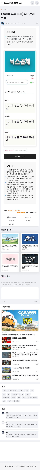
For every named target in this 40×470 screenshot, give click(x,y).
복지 (4, 394)
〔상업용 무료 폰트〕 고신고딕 (10, 266)
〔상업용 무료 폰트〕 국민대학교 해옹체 (30, 247)
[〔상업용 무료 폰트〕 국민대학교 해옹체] (30, 239)
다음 (4, 301)
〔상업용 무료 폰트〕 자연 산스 (9, 247)
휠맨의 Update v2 (13, 2)
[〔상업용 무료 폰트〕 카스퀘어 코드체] (30, 259)
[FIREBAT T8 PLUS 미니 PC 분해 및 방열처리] (6, 377)
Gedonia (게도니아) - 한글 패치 (21, 368)
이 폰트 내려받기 (15, 150)
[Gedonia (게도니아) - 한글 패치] (6, 370)
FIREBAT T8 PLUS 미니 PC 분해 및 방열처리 (25, 375)
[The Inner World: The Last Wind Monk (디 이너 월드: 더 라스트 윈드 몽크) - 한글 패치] (6, 355)
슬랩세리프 (6, 397)
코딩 (4, 401)
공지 (20, 390)
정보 (19, 397)
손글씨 (28, 394)
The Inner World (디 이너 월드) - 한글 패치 (24, 360)
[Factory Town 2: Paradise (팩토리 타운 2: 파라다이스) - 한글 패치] (6, 347)
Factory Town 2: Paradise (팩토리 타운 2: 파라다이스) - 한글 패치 (25, 346)
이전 (35, 301)
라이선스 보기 (20, 156)
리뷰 (32, 390)
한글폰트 (17, 211)
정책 (24, 397)
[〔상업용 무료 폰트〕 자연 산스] (10, 239)
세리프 (21, 394)
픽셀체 (10, 401)
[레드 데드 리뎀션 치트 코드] (6, 340)
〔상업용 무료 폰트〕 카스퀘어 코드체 (30, 267)
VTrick (33, 466)
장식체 (13, 397)
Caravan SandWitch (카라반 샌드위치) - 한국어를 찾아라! (18, 335)
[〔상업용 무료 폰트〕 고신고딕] (10, 259)
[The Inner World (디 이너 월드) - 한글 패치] (6, 362)
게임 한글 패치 (12, 390)
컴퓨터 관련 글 (32, 397)
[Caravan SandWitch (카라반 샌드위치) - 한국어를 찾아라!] (20, 320)
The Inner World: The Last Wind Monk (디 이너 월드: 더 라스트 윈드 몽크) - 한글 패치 (24, 354)
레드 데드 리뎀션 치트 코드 (19, 338)
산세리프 (6, 9)
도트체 (26, 390)
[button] (2, 3)
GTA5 (4, 390)
